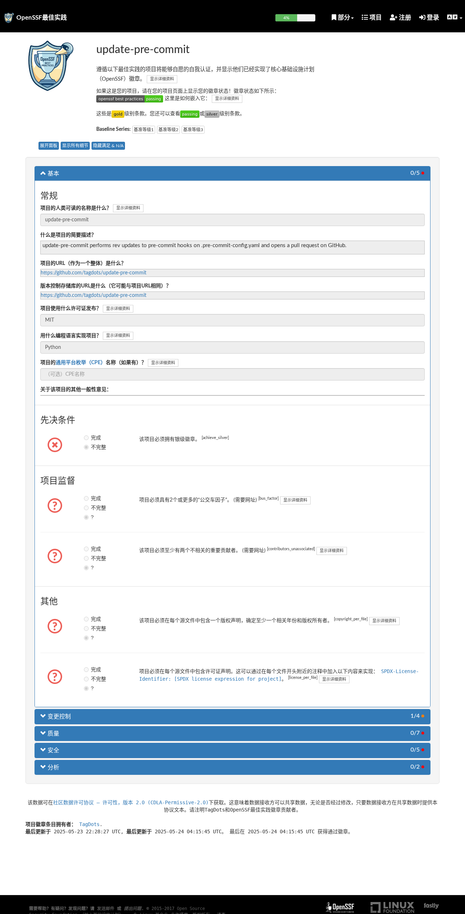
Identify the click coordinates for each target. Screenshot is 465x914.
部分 (343, 18)
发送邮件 (105, 908)
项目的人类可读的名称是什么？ (76, 208)
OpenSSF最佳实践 (41, 18)
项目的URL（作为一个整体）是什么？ (83, 263)
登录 (432, 18)
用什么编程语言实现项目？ (70, 335)
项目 (375, 18)
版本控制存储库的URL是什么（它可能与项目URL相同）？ (105, 286)
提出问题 (132, 908)
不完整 (96, 447)
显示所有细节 (75, 146)
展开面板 (48, 146)
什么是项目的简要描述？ (68, 235)
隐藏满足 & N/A (108, 146)
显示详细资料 (162, 79)
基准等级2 (168, 130)
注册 (404, 18)
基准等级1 (144, 130)
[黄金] (118, 113)
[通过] (189, 113)
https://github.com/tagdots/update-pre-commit (93, 272)
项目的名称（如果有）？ (93, 362)
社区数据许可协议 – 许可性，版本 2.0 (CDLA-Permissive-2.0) (131, 802)
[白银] (212, 113)
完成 (96, 437)
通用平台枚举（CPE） (81, 362)
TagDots (89, 824)
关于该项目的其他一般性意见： (76, 389)
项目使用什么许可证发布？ (70, 308)
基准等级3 (193, 130)
